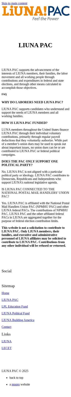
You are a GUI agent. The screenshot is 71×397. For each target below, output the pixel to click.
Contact (6, 326)
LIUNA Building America (18, 320)
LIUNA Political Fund (16, 313)
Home (5, 293)
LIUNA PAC (10, 299)
